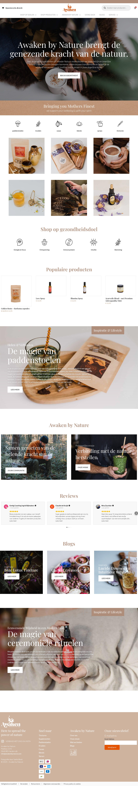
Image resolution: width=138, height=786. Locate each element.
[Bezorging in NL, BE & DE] (3, 8)
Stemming (118, 250)
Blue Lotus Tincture (21, 570)
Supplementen (44, 739)
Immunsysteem (69, 250)
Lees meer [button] (13, 521)
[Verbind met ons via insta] (2, 741)
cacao (59, 131)
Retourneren (35, 784)
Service (112, 15)
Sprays (41, 756)
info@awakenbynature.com (11, 754)
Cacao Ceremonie (66, 570)
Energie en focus (20, 250)
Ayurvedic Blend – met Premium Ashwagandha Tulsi (119, 299)
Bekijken (27, 158)
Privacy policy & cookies (72, 784)
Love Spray (40, 298)
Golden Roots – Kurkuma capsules (15, 308)
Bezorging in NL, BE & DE (14, 8)
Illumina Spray (77, 298)
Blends (41, 753)
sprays (99, 131)
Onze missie (75, 739)
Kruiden (42, 746)
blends (79, 131)
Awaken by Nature (70, 15)
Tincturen (42, 735)
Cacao (41, 749)
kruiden (38, 131)
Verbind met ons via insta (18, 741)
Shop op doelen (27, 15)
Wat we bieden (76, 742)
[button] (1, 513)
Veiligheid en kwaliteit (9, 784)
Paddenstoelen (45, 742)
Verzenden (24, 784)
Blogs (102, 15)
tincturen (120, 131)
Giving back (90, 15)
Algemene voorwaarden (51, 784)
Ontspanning (44, 250)
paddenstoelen (17, 131)
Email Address (109, 739)
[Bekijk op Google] (6, 506)
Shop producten (48, 15)
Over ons (73, 735)
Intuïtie (93, 250)
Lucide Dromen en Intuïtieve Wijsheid (114, 570)
